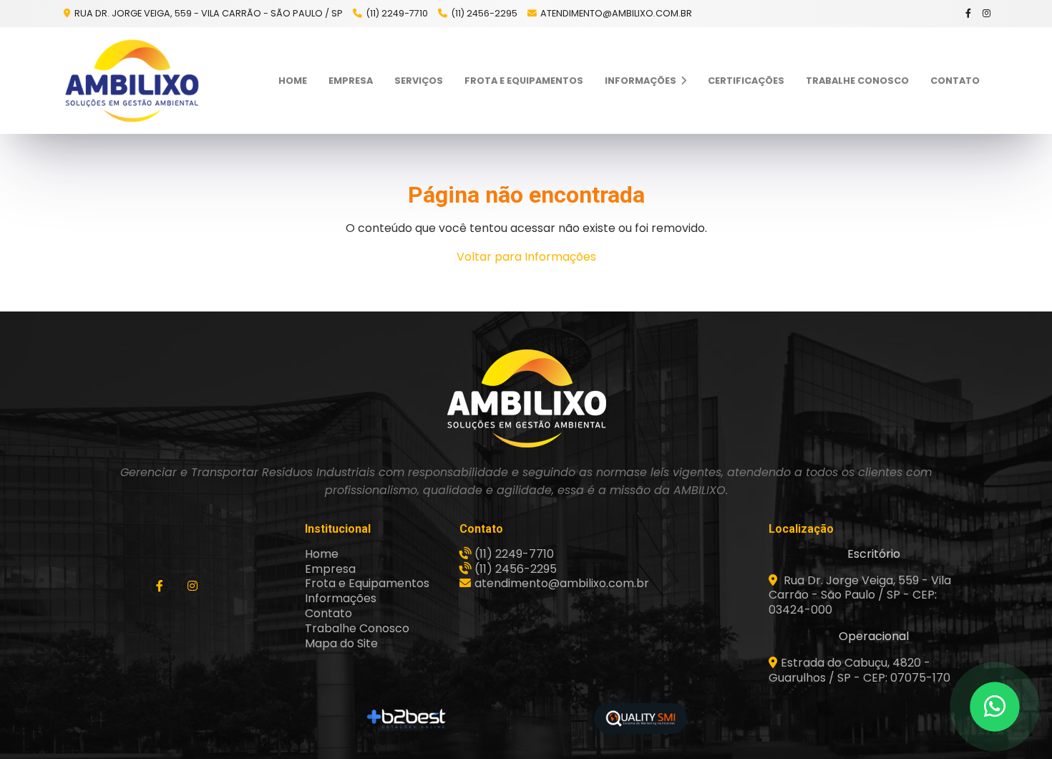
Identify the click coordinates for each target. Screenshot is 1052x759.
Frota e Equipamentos (523, 80)
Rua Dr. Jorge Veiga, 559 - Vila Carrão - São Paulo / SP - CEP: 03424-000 (860, 595)
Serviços (418, 80)
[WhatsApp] (995, 707)
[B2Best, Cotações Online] (407, 719)
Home (292, 80)
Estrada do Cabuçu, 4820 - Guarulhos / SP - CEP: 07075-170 (859, 670)
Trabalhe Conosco (857, 80)
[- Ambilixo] (132, 80)
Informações (641, 80)
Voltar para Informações (526, 256)
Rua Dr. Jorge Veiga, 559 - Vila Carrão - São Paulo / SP (207, 13)
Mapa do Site (341, 643)
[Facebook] (969, 13)
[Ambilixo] (526, 398)
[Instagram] (987, 13)
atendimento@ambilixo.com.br (616, 13)
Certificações (746, 80)
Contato (955, 80)
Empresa (350, 80)
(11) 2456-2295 (484, 13)
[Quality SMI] (640, 718)
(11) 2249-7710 (397, 13)
